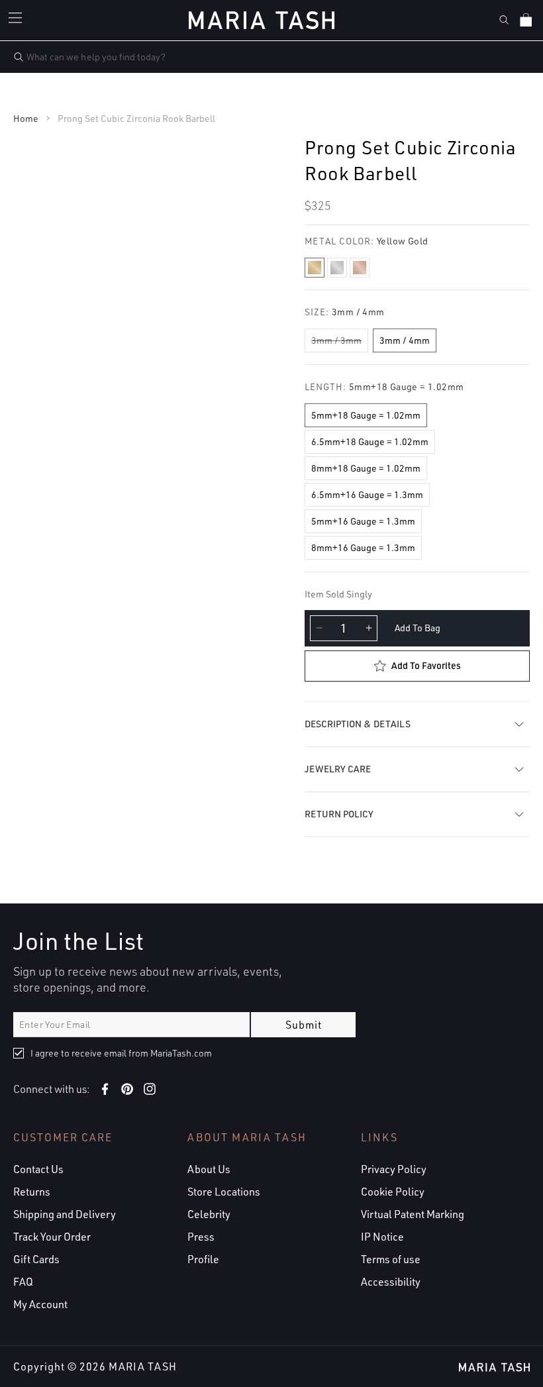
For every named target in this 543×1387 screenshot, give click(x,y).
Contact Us (38, 1169)
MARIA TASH (143, 1366)
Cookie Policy (392, 1191)
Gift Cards (36, 1259)
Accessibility (390, 1281)
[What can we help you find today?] (18, 57)
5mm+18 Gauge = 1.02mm (365, 415)
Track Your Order (52, 1236)
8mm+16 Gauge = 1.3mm (363, 547)
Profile (203, 1259)
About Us (208, 1169)
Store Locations (223, 1191)
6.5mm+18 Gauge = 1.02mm (369, 441)
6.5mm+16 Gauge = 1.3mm (367, 494)
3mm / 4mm (404, 340)
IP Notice (382, 1236)
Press (201, 1236)
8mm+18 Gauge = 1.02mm (365, 468)
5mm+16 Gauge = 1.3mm (363, 521)
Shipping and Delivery (64, 1214)
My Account (40, 1304)
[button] (17, 19)
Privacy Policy (393, 1169)
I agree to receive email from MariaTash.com (121, 1052)
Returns (31, 1191)
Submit (303, 1024)
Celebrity (208, 1214)
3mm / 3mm (336, 340)
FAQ (23, 1281)
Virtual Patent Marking (412, 1214)
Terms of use (390, 1259)
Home (25, 118)
